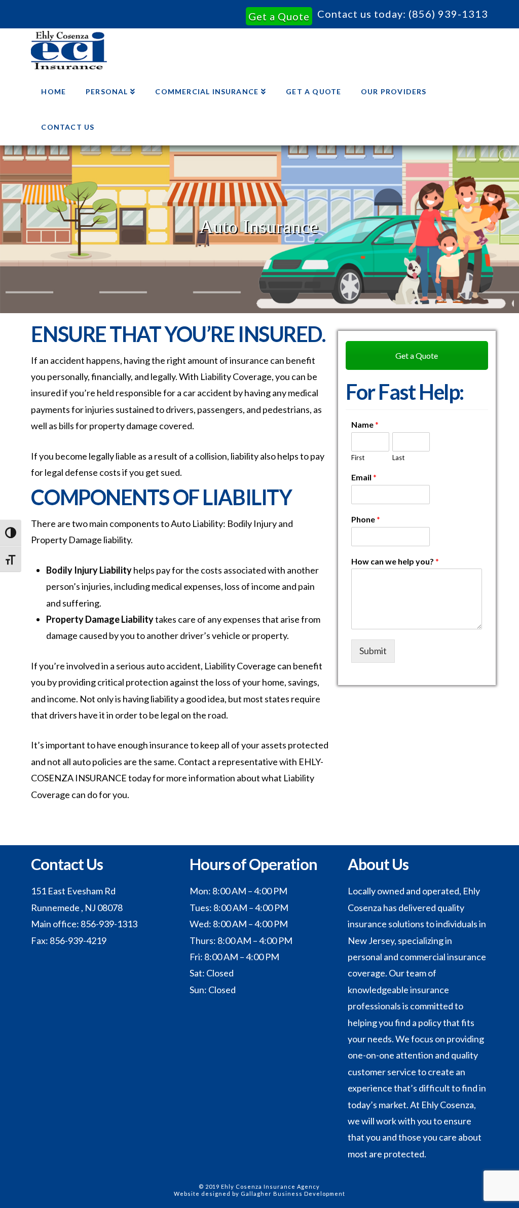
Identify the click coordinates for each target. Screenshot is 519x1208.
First (357, 458)
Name (365, 424)
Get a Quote (279, 16)
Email (364, 477)
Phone (365, 519)
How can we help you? (395, 561)
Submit (373, 650)
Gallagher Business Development (293, 1193)
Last (398, 458)
